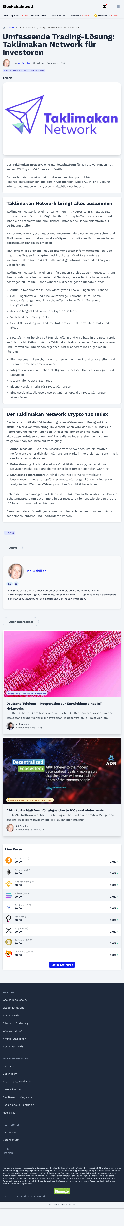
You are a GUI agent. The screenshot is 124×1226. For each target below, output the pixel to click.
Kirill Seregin (23, 724)
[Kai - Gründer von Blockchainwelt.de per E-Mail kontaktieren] (9, 584)
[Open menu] (118, 6)
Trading (9, 532)
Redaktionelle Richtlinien (18, 1104)
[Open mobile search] (111, 6)
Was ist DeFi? (11, 1015)
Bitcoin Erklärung (13, 1007)
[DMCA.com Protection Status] (62, 1191)
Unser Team (10, 1073)
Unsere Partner (12, 1089)
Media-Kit (9, 1112)
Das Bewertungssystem (17, 1097)
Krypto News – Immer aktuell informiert (25, 70)
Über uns (8, 1066)
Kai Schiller (36, 571)
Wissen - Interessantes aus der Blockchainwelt (30, 800)
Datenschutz (11, 1139)
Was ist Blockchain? (15, 999)
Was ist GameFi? (13, 1046)
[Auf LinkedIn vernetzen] (16, 583)
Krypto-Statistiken (14, 1038)
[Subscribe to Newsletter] (104, 6)
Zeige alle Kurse (62, 964)
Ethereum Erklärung (15, 1023)
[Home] (4, 28)
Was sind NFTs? (12, 1031)
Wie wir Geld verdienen (17, 1081)
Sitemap (8, 1152)
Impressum (10, 1132)
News (11, 27)
